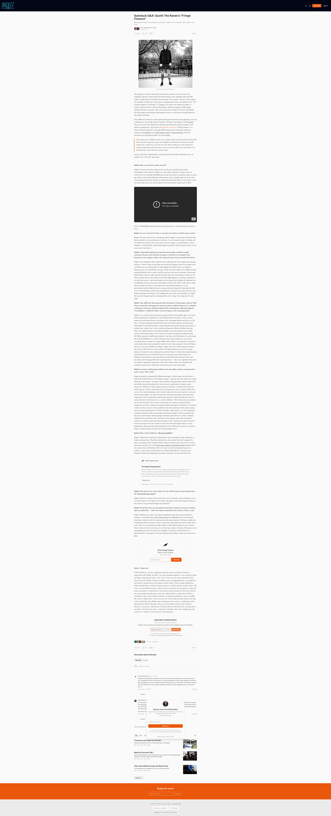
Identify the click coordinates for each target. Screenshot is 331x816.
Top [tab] (136, 735)
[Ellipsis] (196, 676)
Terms (169, 804)
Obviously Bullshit (165, 433)
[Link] (131, 36)
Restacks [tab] (145, 660)
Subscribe (317, 6)
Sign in (325, 6)
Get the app (173, 808)
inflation (147, 132)
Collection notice (176, 804)
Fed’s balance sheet (163, 132)
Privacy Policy (178, 731)
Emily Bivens (144, 27)
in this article (163, 517)
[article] (165, 744)
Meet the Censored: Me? (143, 752)
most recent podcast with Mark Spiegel (170, 445)
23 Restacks (155, 642)
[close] (182, 701)
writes (167, 135)
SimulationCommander (145, 700)
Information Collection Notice (165, 731)
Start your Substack (161, 808)
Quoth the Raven (169, 127)
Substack (157, 812)
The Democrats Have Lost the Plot (147, 740)
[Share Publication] (310, 5)
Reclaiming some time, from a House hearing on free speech (152, 743)
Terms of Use (173, 730)
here (135, 536)
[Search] (306, 5)
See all (138, 778)
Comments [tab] (138, 660)
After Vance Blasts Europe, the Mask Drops (151, 766)
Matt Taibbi (153, 27)
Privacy (164, 804)
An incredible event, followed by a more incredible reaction (151, 768)
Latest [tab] (140, 735)
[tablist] (141, 660)
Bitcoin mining (177, 132)
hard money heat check (146, 494)
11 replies (142, 694)
